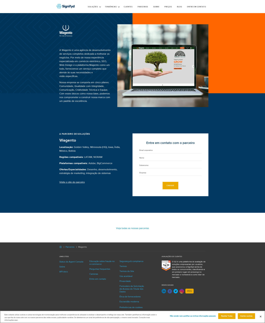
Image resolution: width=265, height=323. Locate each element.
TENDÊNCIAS (111, 7)
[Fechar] (261, 316)
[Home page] (60, 247)
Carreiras (93, 274)
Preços (168, 7)
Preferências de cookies (131, 307)
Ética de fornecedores (130, 297)
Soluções (93, 7)
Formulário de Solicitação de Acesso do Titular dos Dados (132, 289)
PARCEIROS (143, 7)
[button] (100, 7)
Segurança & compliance (131, 261)
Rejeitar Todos (226, 316)
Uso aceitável (126, 276)
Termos (123, 266)
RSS (189, 291)
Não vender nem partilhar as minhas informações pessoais (193, 316)
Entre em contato (196, 7)
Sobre (156, 7)
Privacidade (125, 281)
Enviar (170, 186)
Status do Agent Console (71, 262)
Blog (179, 7)
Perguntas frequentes (99, 269)
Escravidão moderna (129, 302)
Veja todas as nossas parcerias (132, 228)
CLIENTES (128, 7)
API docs (63, 272)
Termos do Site (127, 271)
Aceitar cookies (246, 316)
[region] (132, 317)
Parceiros (70, 247)
